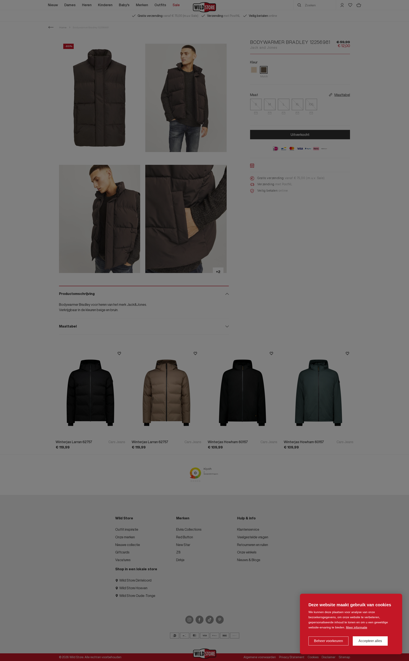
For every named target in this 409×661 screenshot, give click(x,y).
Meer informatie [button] (356, 627)
